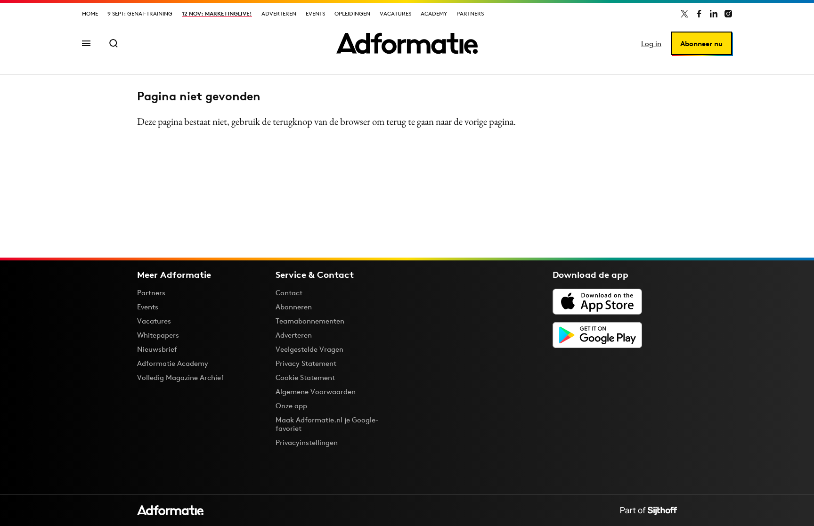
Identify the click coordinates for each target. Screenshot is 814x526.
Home (90, 13)
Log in (651, 43)
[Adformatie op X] (684, 13)
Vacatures (395, 13)
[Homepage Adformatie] (407, 43)
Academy (434, 13)
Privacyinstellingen (307, 442)
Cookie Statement (305, 377)
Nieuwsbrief (157, 349)
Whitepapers (158, 335)
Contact (289, 292)
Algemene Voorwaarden (316, 391)
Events (315, 13)
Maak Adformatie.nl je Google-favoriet (327, 424)
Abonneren (294, 306)
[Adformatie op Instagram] (728, 13)
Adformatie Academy (172, 363)
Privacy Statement (306, 363)
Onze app (291, 405)
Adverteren (278, 13)
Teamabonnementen (310, 320)
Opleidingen (352, 13)
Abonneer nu (701, 43)
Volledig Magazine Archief (180, 377)
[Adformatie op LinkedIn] (713, 13)
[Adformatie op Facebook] (699, 13)
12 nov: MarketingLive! (217, 13)
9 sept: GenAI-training (139, 13)
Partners (470, 13)
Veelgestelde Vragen (309, 349)
